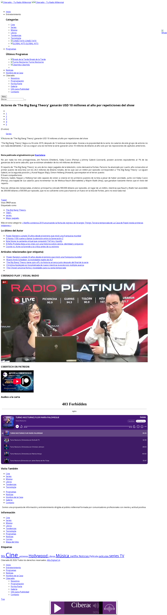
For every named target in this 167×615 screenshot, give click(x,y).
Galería (9, 500)
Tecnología (16, 38)
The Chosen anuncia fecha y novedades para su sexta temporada (36, 267)
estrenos (24, 556)
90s (3, 556)
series (8, 215)
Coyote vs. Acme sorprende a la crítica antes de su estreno (32, 246)
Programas (11, 491)
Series (13, 27)
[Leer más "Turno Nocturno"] (19, 62)
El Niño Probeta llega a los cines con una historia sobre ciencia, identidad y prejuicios (44, 244)
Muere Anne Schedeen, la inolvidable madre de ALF (29, 259)
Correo (9, 539)
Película (94, 556)
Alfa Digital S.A (53, 560)
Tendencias (16, 35)
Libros (14, 32)
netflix (74, 556)
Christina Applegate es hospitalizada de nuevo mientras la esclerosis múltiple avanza (45, 265)
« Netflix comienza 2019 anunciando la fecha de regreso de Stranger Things (57, 222)
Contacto (10, 502)
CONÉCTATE (30, 40)
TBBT (8, 212)
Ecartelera (40, 155)
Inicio (8, 565)
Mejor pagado (12, 218)
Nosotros (15, 581)
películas (104, 556)
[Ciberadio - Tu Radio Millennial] (49, 2)
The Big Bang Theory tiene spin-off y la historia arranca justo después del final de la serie (47, 262)
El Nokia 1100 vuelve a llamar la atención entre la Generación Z (34, 238)
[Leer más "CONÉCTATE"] (18, 40)
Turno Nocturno (36, 62)
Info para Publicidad (20, 591)
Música (14, 30)
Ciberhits (26, 64)
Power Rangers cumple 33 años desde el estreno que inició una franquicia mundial (43, 235)
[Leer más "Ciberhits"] (16, 64)
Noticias (9, 494)
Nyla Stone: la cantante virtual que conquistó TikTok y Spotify (34, 241)
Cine (13, 24)
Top (3, 599)
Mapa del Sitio (12, 542)
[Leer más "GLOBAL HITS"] (18, 43)
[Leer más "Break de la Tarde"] (20, 59)
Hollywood (39, 555)
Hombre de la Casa (14, 497)
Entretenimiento (13, 567)
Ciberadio (10, 578)
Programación (17, 583)
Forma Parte (16, 586)
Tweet (4, 200)
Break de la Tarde (37, 59)
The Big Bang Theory (16, 210)
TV (122, 555)
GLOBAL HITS (32, 43)
